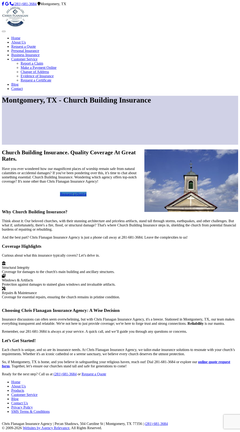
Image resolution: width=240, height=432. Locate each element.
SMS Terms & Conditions (30, 412)
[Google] (7, 4)
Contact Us (19, 403)
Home (15, 382)
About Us (18, 386)
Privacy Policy (22, 407)
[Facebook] (3, 4)
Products (17, 390)
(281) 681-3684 (25, 4)
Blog (15, 399)
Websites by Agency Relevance (46, 428)
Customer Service (24, 395)
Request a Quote (73, 194)
